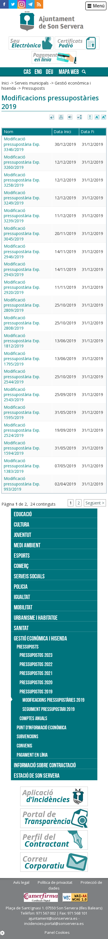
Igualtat (22, 597)
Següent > (95, 503)
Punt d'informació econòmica (41, 727)
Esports (22, 555)
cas (27, 71)
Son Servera (54, 22)
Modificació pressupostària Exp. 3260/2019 (22, 162)
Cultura (21, 524)
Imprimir (61, 117)
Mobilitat (23, 607)
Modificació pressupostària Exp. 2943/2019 (22, 269)
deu (49, 71)
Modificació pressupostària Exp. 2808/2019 (22, 323)
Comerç (21, 566)
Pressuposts (33, 88)
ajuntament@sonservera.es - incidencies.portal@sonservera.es (54, 921)
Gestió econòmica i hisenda (40, 638)
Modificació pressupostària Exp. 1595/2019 (22, 412)
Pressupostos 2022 (36, 664)
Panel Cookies (57, 932)
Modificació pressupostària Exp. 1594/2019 (22, 448)
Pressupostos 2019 (36, 692)
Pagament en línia (32, 755)
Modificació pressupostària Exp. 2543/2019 (22, 394)
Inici (5, 83)
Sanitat (21, 628)
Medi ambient (27, 545)
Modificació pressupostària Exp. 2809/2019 (22, 305)
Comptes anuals (33, 718)
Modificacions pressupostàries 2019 (53, 700)
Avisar (90, 117)
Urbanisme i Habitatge (36, 617)
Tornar (52, 117)
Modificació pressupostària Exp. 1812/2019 (22, 341)
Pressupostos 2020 (36, 682)
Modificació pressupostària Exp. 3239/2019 (22, 215)
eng (38, 71)
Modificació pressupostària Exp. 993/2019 (22, 484)
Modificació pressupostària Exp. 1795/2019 (22, 358)
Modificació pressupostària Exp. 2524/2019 (22, 430)
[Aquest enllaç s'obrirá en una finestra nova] (4, 4)
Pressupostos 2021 (36, 673)
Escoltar (70, 117)
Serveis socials (29, 576)
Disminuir (97, 117)
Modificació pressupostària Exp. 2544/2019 (22, 376)
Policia (21, 586)
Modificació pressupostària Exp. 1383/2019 (22, 466)
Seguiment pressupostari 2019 (48, 709)
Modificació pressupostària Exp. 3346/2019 (22, 144)
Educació (23, 514)
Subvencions (27, 736)
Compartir (80, 117)
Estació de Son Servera (37, 775)
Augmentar (104, 117)
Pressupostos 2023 (36, 655)
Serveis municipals (32, 83)
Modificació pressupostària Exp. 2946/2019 (22, 251)
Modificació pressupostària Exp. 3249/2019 (22, 198)
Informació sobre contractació (45, 765)
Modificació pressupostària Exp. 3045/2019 (22, 233)
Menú (99, 6)
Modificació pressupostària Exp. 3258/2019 (22, 180)
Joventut (22, 534)
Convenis (24, 746)
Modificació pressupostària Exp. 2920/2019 (22, 287)
